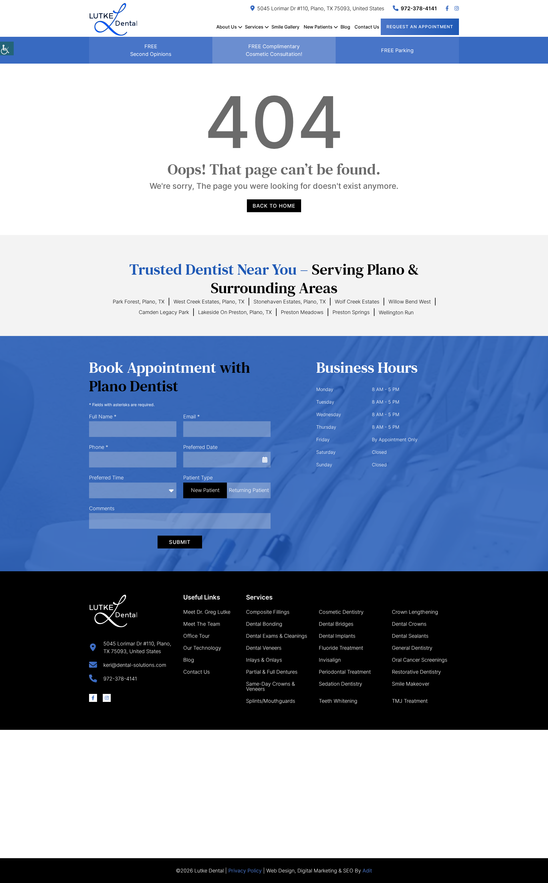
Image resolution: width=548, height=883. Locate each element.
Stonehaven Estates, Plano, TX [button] (289, 302)
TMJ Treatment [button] (410, 701)
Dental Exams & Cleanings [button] (276, 636)
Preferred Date (200, 447)
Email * (191, 417)
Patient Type (198, 478)
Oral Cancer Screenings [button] (419, 660)
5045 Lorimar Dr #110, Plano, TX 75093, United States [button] (320, 8)
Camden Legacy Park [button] (164, 312)
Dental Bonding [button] (264, 624)
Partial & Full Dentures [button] (271, 672)
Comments (101, 508)
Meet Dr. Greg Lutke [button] (206, 612)
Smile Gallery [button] (285, 27)
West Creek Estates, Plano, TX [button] (209, 302)
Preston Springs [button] (351, 312)
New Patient (205, 490)
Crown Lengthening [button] (415, 612)
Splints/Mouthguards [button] (270, 701)
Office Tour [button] (196, 636)
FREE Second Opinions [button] (150, 50)
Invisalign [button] (330, 660)
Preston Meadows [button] (302, 312)
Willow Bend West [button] (409, 302)
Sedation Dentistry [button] (340, 684)
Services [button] (254, 27)
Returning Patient (249, 490)
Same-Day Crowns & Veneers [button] (270, 686)
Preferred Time (106, 478)
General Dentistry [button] (412, 648)
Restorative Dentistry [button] (416, 672)
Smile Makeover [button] (410, 684)
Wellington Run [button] (396, 312)
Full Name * (102, 417)
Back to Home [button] (274, 206)
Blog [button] (345, 27)
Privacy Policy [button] (245, 871)
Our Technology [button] (202, 648)
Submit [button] (180, 542)
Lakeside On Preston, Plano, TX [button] (235, 312)
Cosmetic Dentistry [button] (341, 612)
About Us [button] (226, 27)
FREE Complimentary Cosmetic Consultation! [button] (274, 50)
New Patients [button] (318, 27)
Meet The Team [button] (201, 624)
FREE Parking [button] (397, 50)
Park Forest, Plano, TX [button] (138, 302)
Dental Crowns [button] (409, 624)
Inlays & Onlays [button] (264, 660)
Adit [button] (367, 871)
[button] (7, 48)
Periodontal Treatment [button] (345, 672)
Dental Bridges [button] (336, 624)
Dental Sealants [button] (410, 636)
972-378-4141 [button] (419, 8)
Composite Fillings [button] (267, 612)
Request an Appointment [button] (419, 26)
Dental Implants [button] (337, 636)
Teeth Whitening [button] (338, 701)
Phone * (98, 447)
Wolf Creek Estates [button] (357, 302)
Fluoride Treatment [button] (341, 648)
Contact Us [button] (366, 27)
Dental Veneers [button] (263, 648)
